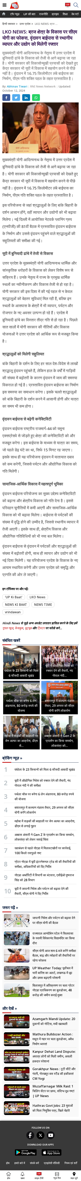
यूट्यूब (28, 628)
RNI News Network (43, 86)
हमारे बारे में (19, 1163)
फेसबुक (19, 628)
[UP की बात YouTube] (51, 1138)
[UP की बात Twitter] (40, 1138)
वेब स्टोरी (76, 14)
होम (7, 1163)
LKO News (37, 597)
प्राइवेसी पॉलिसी (52, 1163)
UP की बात (28, 14)
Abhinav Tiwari (17, 86)
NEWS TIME (43, 604)
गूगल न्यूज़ (7, 628)
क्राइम (55, 14)
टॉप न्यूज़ (14, 14)
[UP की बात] (14, 9)
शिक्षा (65, 14)
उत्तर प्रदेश (24, 24)
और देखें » (9, 1008)
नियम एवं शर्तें (70, 1163)
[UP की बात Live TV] (67, 6)
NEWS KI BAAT (16, 604)
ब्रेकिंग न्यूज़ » (12, 758)
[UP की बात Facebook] (30, 1138)
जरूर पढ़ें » (10, 908)
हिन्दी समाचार (8, 24)
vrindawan (13, 612)
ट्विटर (41, 628)
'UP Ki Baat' (13, 597)
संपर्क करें (34, 1163)
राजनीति (43, 14)
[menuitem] (14, 14)
